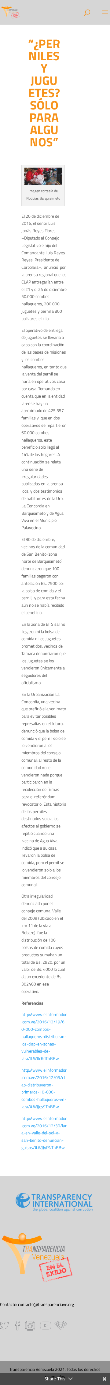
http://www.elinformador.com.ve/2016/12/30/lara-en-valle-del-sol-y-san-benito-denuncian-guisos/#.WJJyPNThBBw (44, 1133)
